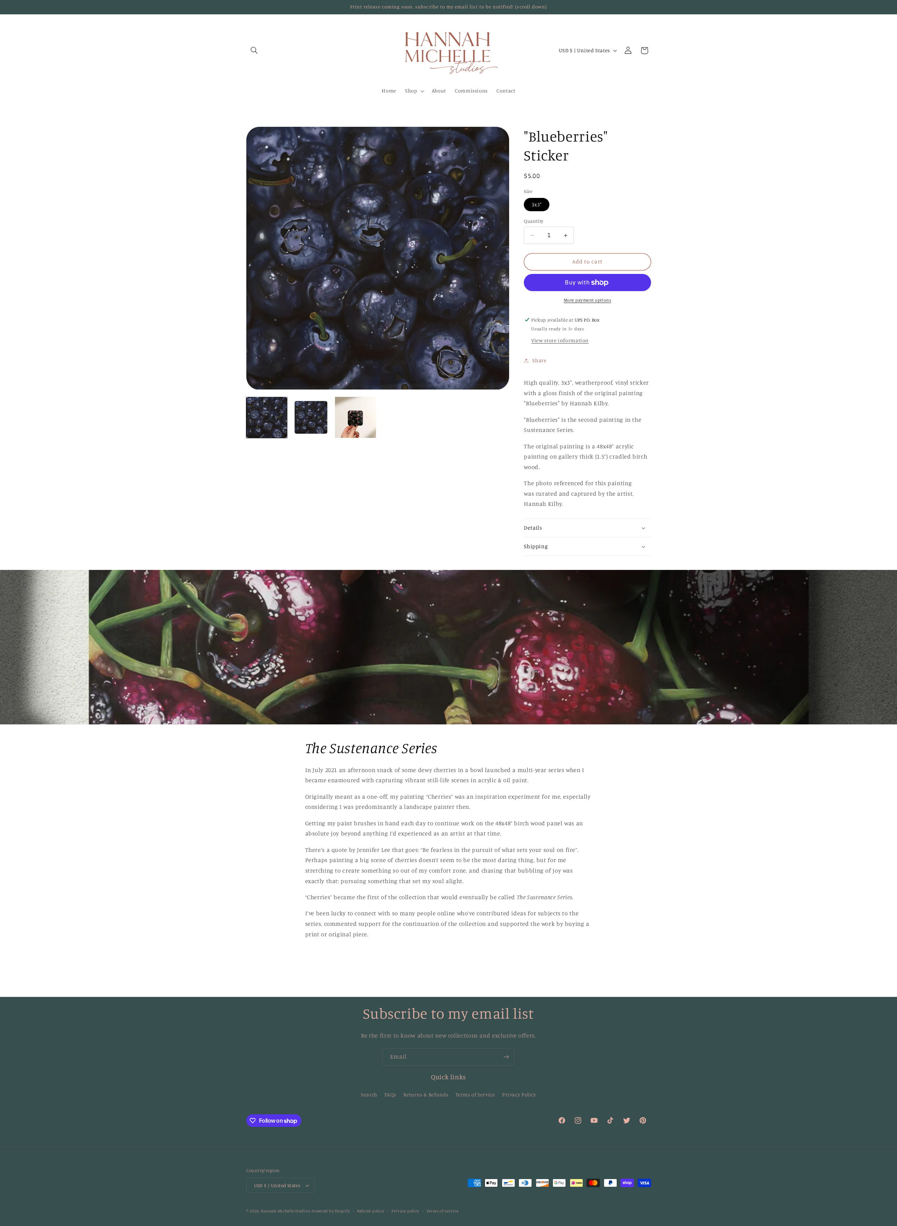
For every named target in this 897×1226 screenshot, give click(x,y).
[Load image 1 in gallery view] (266, 417)
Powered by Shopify (330, 1210)
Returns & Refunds (425, 1094)
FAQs (390, 1094)
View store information (560, 340)
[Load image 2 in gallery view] (310, 417)
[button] (254, 50)
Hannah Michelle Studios (285, 1210)
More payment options (587, 300)
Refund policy (370, 1210)
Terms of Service (475, 1094)
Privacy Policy (519, 1094)
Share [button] (539, 360)
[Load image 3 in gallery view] (355, 417)
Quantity (533, 221)
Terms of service (442, 1210)
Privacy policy (405, 1210)
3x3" (537, 204)
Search (369, 1094)
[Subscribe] (506, 1056)
